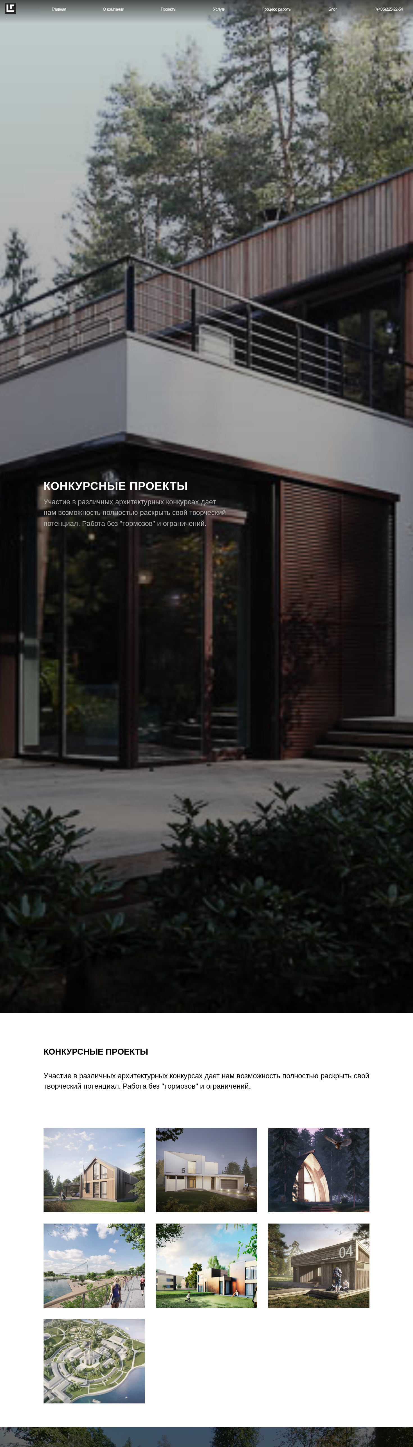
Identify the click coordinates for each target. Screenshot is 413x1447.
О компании (113, 9)
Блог (332, 9)
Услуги (219, 9)
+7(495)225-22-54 (388, 9)
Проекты (168, 9)
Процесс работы (276, 9)
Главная (59, 9)
